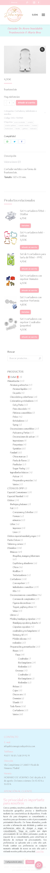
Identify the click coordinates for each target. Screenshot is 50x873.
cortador (30, 122)
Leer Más (40, 851)
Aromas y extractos (19, 385)
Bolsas (16, 686)
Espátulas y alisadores (23, 563)
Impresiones (18, 440)
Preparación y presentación (22, 646)
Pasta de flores (20, 460)
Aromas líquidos (20, 389)
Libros (13, 615)
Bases (15, 650)
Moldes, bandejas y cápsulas (22, 619)
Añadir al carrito (26, 102)
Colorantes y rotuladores (21, 401)
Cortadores (20, 111)
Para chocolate (20, 409)
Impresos (17, 528)
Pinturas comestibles (22, 413)
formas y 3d (18, 635)
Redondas (22, 666)
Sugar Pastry (19, 468)
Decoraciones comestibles (22, 428)
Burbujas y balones (18, 504)
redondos (17, 643)
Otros (15, 567)
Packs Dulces (13, 540)
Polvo (15, 417)
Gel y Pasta (18, 405)
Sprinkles (17, 448)
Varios (16, 484)
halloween (33, 128)
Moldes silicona (20, 639)
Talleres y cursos (15, 544)
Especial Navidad (15, 496)
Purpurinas (18, 444)
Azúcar (16, 476)
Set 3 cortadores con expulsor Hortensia (31, 299)
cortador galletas (10, 125)
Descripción (10, 156)
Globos (10, 500)
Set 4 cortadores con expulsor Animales (31, 277)
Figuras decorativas (22, 603)
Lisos (15, 532)
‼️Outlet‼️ (13, 377)
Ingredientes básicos (19, 472)
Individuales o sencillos (23, 587)
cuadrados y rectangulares (25, 631)
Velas (15, 611)
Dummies (17, 698)
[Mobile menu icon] (43, 14)
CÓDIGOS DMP (15, 488)
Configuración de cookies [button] (13, 862)
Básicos (13, 552)
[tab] (25, 155)
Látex (12, 524)
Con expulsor (19, 583)
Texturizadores (19, 575)
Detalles (25, 225)
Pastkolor (17, 464)
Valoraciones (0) (12, 162)
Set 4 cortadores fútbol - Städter (33, 213)
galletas (25, 128)
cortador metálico (24, 125)
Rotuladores (18, 421)
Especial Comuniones (17, 492)
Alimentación (13, 381)
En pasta (17, 393)
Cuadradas (23, 658)
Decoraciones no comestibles (23, 595)
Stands (16, 702)
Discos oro (18, 694)
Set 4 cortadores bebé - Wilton (32, 234)
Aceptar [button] (30, 862)
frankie (18, 128)
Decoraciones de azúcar (24, 436)
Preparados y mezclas (23, 480)
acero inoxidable (19, 122)
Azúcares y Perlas (21, 432)
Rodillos (16, 571)
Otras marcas (19, 456)
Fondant (13, 452)
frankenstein (9, 128)
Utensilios (11, 548)
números (17, 520)
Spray (15, 424)
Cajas (15, 690)
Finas (17, 654)
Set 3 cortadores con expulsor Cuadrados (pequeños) (31, 322)
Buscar (40, 358)
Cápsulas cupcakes (21, 627)
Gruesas (19, 670)
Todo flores (15, 706)
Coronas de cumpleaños (24, 599)
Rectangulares (24, 662)
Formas (16, 516)
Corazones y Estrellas (23, 512)
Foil (11, 508)
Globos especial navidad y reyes (21, 536)
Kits (14, 591)
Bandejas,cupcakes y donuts (25, 623)
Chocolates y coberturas (21, 397)
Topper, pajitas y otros (23, 607)
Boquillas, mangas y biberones (26, 556)
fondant (34, 125)
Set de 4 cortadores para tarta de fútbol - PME (33, 256)
